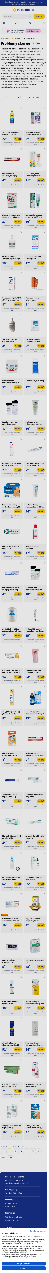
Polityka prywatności (38, 1231)
